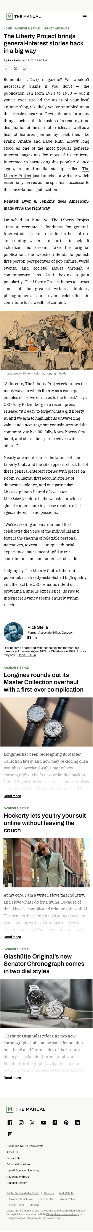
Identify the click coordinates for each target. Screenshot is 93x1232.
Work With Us (66, 1193)
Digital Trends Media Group (22, 1193)
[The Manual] (23, 17)
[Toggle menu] (85, 16)
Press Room (16, 1205)
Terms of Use (46, 1199)
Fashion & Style (16, 667)
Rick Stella (14, 60)
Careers (49, 1193)
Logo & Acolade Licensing (22, 1170)
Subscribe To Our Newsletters (24, 1146)
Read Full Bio (27, 655)
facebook (29, 637)
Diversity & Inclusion (21, 1199)
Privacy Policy (67, 1199)
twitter (36, 637)
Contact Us (13, 1158)
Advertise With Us (17, 1177)
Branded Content (16, 1183)
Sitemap (34, 1205)
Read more (12, 796)
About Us (12, 1152)
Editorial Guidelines (18, 1164)
